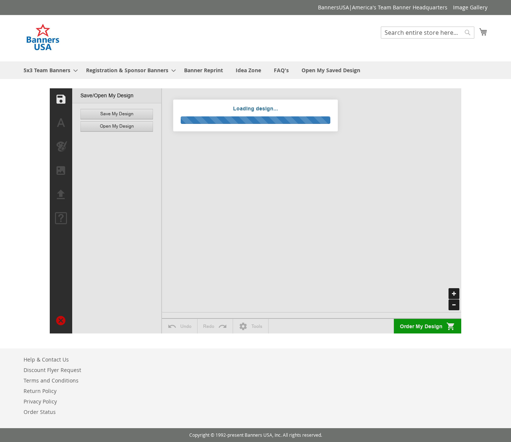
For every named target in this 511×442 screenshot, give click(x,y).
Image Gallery (470, 7)
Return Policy (40, 390)
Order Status (40, 411)
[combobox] (427, 33)
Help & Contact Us (46, 359)
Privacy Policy (40, 401)
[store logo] (43, 38)
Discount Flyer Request (52, 370)
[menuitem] (48, 70)
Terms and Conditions (51, 380)
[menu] (255, 70)
